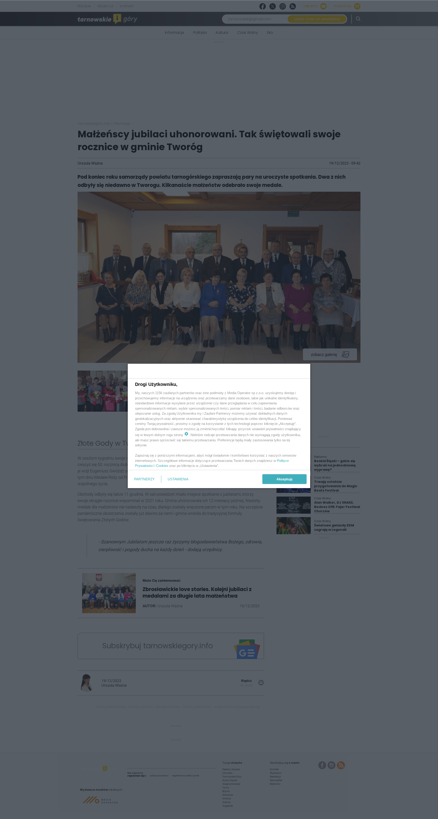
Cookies (162, 466)
